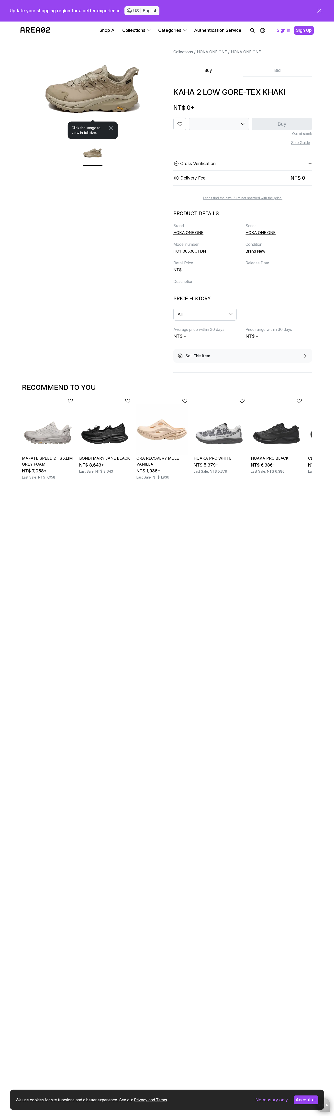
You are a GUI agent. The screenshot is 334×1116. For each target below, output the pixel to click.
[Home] (35, 30)
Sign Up (304, 30)
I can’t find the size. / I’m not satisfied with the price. (242, 198)
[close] (319, 11)
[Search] (252, 30)
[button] (262, 30)
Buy (208, 70)
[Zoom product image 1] (93, 89)
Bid (277, 70)
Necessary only (272, 1099)
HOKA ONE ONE (212, 51)
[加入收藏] (179, 124)
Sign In (283, 30)
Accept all (306, 1099)
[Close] (111, 128)
